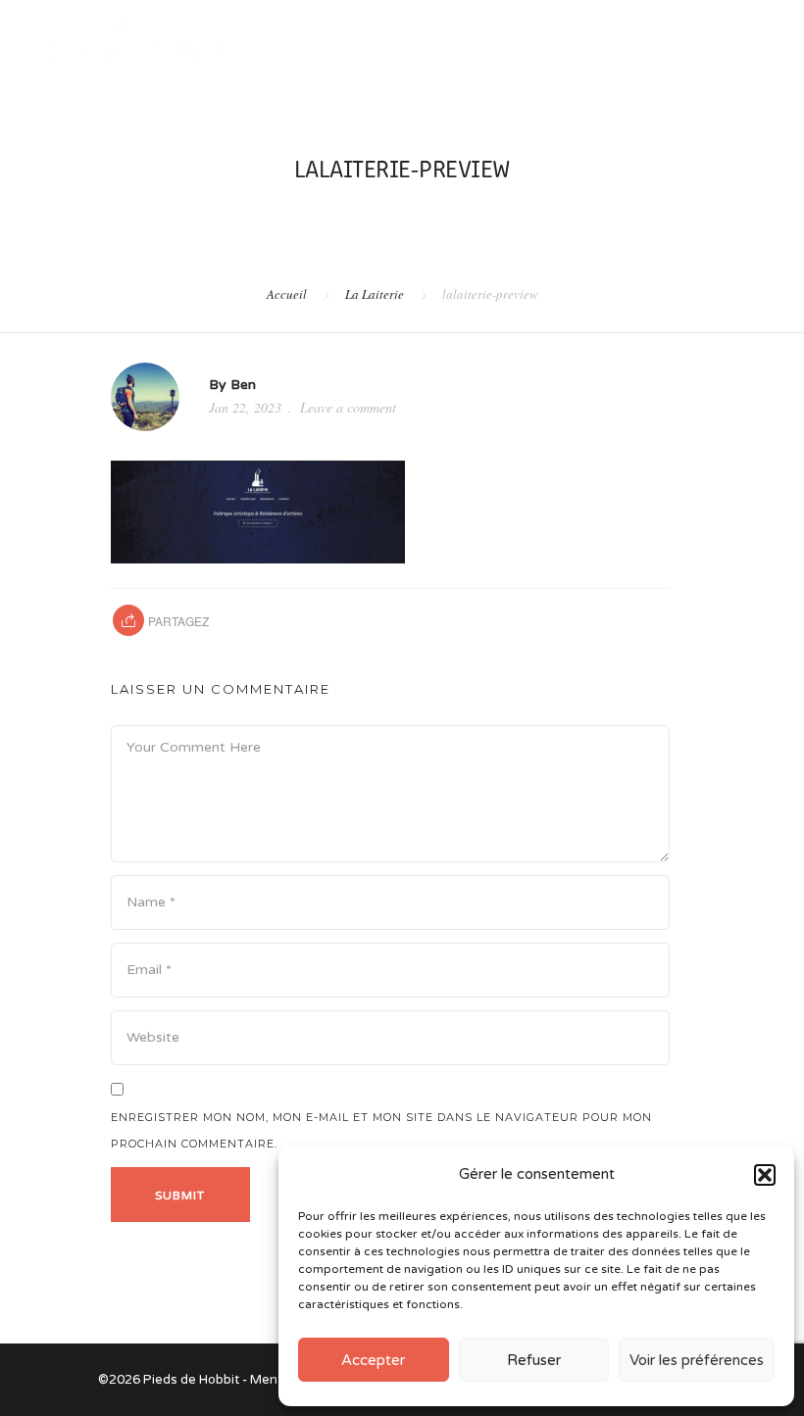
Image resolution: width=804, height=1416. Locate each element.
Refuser (534, 1360)
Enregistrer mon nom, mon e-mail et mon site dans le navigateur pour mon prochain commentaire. (381, 1130)
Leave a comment (348, 407)
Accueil (287, 294)
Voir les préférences (696, 1360)
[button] (765, 1175)
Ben (243, 384)
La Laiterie (374, 294)
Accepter (373, 1360)
